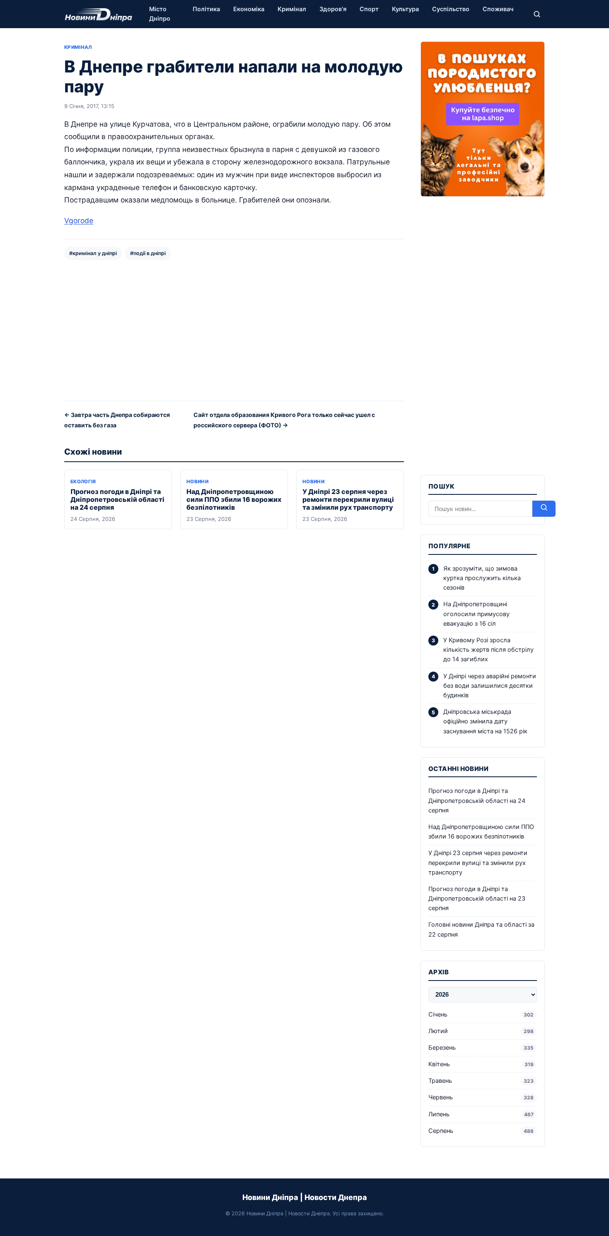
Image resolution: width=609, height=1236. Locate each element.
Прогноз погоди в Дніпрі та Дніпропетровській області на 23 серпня (476, 898)
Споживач (498, 9)
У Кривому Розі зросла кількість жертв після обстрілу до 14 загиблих (488, 649)
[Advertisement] (234, 330)
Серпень (481, 1131)
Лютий (481, 1031)
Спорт (369, 9)
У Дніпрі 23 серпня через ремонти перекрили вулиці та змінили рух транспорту (348, 499)
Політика (206, 9)
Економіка (248, 9)
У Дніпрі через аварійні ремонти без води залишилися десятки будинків (489, 685)
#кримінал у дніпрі (93, 253)
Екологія (83, 481)
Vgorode (78, 220)
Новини (197, 481)
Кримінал (292, 9)
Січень (481, 1014)
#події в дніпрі (148, 253)
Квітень (481, 1064)
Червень (481, 1097)
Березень (481, 1047)
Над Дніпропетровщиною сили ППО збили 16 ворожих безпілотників (233, 499)
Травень (481, 1080)
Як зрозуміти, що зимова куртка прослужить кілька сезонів (482, 578)
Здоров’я (332, 9)
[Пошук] (537, 14)
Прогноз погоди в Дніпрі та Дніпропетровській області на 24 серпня (117, 499)
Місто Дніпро (159, 13)
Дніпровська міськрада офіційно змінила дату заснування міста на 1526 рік (485, 721)
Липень (481, 1114)
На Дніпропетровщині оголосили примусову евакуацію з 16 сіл (476, 613)
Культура (405, 9)
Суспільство (450, 9)
